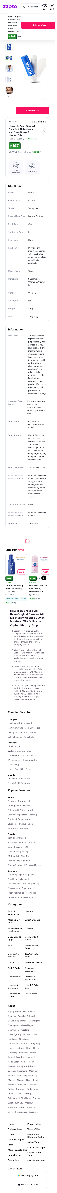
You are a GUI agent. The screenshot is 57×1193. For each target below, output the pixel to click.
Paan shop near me (17, 883)
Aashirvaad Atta (15, 842)
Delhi (35, 1034)
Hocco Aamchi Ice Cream (20, 769)
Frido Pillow (24, 778)
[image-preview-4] (9, 79)
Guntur (23, 1043)
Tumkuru (19, 1103)
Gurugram (34, 1043)
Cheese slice (14, 888)
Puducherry (32, 1089)
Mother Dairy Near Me (18, 856)
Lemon (32, 814)
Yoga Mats (29, 737)
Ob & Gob (12, 778)
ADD (21, 572)
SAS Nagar (26, 1098)
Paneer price (27, 897)
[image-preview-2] (9, 57)
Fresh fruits (27, 888)
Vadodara (12, 1107)
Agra (10, 1011)
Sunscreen (26, 723)
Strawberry (23, 801)
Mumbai (31, 1075)
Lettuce (24, 828)
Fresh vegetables (16, 893)
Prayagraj (20, 1089)
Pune (10, 1093)
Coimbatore (23, 1030)
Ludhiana (22, 1071)
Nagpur (20, 1080)
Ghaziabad (24, 1039)
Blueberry (12, 824)
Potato (24, 814)
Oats (10, 732)
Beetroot (27, 805)
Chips (32, 874)
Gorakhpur (13, 1043)
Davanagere (13, 1034)
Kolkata (11, 1066)
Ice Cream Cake (15, 728)
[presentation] (9, 97)
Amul (24, 851)
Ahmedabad (20, 1011)
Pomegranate (14, 805)
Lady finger (13, 814)
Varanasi (31, 1107)
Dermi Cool (13, 783)
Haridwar (20, 1048)
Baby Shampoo (15, 737)
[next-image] (45, 100)
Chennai (12, 1030)
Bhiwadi (23, 1020)
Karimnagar (13, 1062)
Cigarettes (23, 874)
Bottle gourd (25, 810)
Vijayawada (22, 1112)
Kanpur (30, 1057)
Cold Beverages (32, 728)
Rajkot (18, 1093)
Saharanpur (13, 1098)
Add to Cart (39, 25)
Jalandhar (20, 1057)
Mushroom (13, 828)
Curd (10, 879)
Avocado (12, 801)
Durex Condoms (15, 865)
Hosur (36, 1048)
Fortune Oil (13, 860)
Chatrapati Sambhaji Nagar (20, 1025)
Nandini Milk (14, 851)
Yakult (11, 838)
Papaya (22, 824)
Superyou (25, 860)
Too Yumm (30, 842)
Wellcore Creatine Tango (19, 751)
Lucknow (12, 1071)
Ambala (31, 1011)
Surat (10, 1103)
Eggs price (33, 883)
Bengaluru (13, 1020)
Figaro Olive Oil (21, 847)
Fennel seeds (23, 819)
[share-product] (43, 131)
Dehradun (26, 1034)
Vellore (11, 1112)
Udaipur (29, 1103)
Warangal (33, 1112)
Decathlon (26, 783)
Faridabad (12, 1039)
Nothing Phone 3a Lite (18, 755)
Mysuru (11, 1080)
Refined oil (31, 893)
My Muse (20, 838)
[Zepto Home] (10, 7)
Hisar (28, 1048)
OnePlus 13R (14, 746)
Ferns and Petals (33, 865)
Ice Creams (13, 723)
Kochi (31, 1062)
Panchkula (23, 1084)
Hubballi (12, 1052)
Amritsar (12, 1016)
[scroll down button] (9, 97)
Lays (10, 847)
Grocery (12, 874)
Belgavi (30, 1016)
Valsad (22, 1107)
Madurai (33, 1071)
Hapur (11, 1048)
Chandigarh (34, 1020)
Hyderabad (23, 1052)
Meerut (11, 1075)
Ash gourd (13, 810)
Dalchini (12, 819)
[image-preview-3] (9, 68)
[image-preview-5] (9, 90)
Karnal (24, 1062)
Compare (41, 121)
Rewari (26, 1093)
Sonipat (36, 1098)
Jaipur (11, 1057)
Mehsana (21, 1075)
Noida (37, 1080)
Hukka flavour (21, 879)
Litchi (33, 755)
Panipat (33, 1084)
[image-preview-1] (9, 47)
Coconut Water (29, 760)
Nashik (29, 1080)
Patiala (11, 1089)
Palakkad (12, 1084)
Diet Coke (12, 764)
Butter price (13, 897)
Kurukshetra (29, 1066)
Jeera (30, 824)
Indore (33, 1052)
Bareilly (21, 1016)
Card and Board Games (25, 732)
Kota (19, 1066)
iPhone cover (14, 760)
